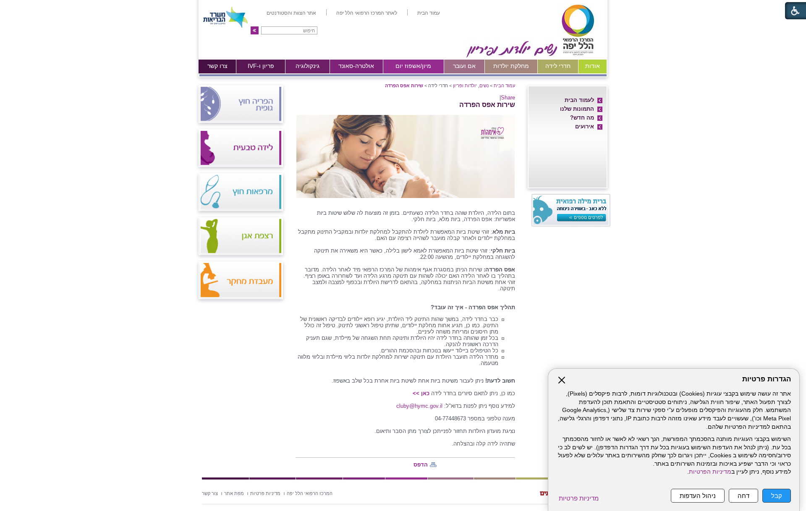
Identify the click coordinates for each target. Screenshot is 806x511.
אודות (592, 66)
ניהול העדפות (698, 495)
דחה (743, 495)
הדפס (420, 464)
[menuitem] (428, 13)
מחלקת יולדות (511, 66)
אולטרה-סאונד (356, 66)
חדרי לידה (557, 66)
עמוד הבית (504, 85)
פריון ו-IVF (261, 66)
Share (508, 97)
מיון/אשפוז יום (413, 66)
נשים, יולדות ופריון (471, 85)
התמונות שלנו (577, 109)
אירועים (584, 126)
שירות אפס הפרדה (404, 85)
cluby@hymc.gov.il (419, 406)
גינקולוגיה (307, 66)
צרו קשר (217, 66)
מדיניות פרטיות (579, 498)
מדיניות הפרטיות (710, 472)
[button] (255, 30)
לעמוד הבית (579, 100)
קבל (776, 495)
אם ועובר (464, 66)
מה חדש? (582, 118)
